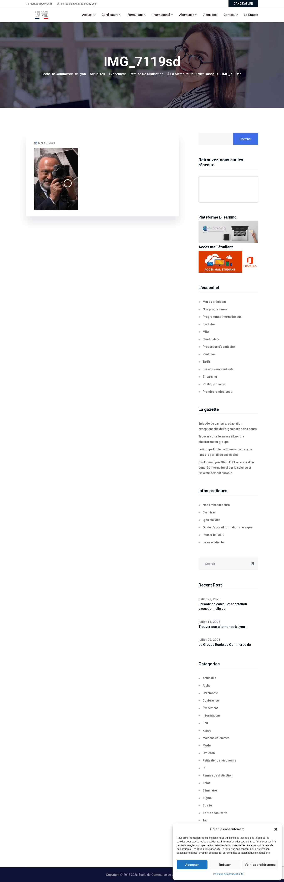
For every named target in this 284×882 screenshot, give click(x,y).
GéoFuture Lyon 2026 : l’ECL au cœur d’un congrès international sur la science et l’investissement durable (226, 468)
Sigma (207, 798)
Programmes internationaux (222, 316)
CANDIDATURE (243, 3)
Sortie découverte (215, 813)
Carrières (209, 512)
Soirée (207, 805)
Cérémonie (210, 693)
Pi (204, 768)
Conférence (211, 700)
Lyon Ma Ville (211, 520)
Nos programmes (215, 309)
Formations (135, 15)
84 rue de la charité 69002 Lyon (79, 3)
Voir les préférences (260, 865)
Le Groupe (251, 15)
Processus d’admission (219, 346)
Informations (212, 715)
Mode (207, 745)
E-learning (210, 376)
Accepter (192, 865)
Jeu (205, 723)
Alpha (206, 685)
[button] (276, 829)
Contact (229, 15)
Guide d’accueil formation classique (227, 527)
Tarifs (207, 361)
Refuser (225, 865)
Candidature (110, 15)
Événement (210, 708)
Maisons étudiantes (216, 738)
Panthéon (209, 354)
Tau (205, 820)
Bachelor (209, 324)
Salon (207, 783)
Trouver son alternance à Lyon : (223, 627)
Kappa (207, 730)
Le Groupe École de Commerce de (225, 645)
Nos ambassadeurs (216, 505)
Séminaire (210, 790)
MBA (206, 331)
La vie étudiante (213, 542)
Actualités (210, 15)
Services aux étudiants (218, 369)
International (161, 15)
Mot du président (214, 301)
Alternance (186, 15)
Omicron (209, 753)
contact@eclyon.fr (41, 3)
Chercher (245, 139)
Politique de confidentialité (228, 874)
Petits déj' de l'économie (219, 760)
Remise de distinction (217, 775)
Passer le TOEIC (213, 535)
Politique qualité (214, 384)
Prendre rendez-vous (217, 391)
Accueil (87, 15)
